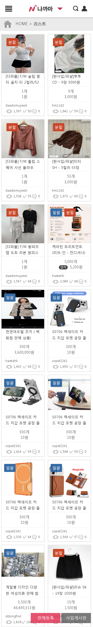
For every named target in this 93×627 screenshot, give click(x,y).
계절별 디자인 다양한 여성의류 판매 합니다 (22, 593)
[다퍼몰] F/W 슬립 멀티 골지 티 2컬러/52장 (23, 82)
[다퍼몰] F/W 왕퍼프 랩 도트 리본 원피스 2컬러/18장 (22, 252)
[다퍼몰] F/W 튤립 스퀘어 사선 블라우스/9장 (23, 167)
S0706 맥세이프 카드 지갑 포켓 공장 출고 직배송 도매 (69, 337)
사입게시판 (76, 617)
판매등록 (45, 617)
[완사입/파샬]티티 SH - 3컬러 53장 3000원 (66, 167)
